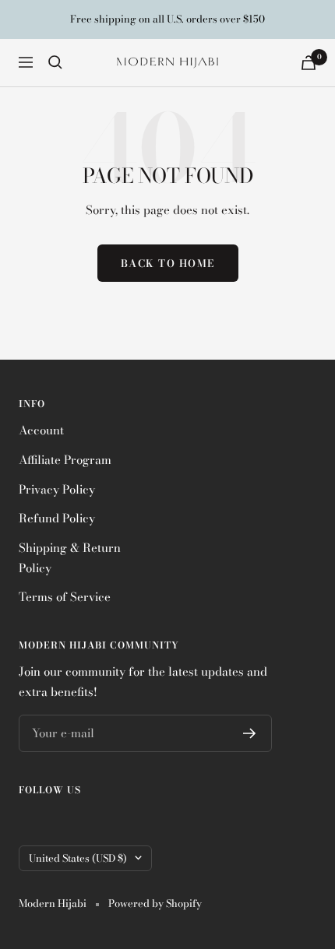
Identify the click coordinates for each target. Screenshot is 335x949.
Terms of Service (65, 597)
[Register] (249, 733)
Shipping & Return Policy (70, 558)
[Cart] (308, 62)
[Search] (55, 62)
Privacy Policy (57, 489)
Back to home (168, 263)
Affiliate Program (65, 460)
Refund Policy (57, 518)
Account (41, 430)
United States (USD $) (78, 858)
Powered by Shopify (155, 903)
